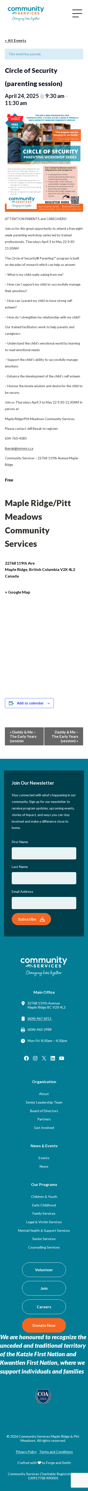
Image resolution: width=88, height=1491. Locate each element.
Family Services (44, 1213)
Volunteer (44, 1269)
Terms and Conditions (56, 1452)
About (44, 1094)
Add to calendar (30, 703)
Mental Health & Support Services (44, 1230)
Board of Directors (44, 1111)
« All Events (15, 40)
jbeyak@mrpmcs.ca (19, 448)
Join (44, 1288)
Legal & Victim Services (44, 1222)
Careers (44, 1306)
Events (44, 1158)
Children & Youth (44, 1196)
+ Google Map (17, 592)
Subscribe (27, 919)
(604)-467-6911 (40, 1018)
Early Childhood (44, 1205)
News (44, 1166)
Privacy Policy (26, 1452)
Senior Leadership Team (44, 1102)
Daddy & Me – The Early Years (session (23, 736)
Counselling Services (44, 1247)
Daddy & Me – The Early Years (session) (65, 736)
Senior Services (44, 1239)
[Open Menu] (77, 13)
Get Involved (44, 1127)
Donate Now (44, 1325)
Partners (44, 1119)
